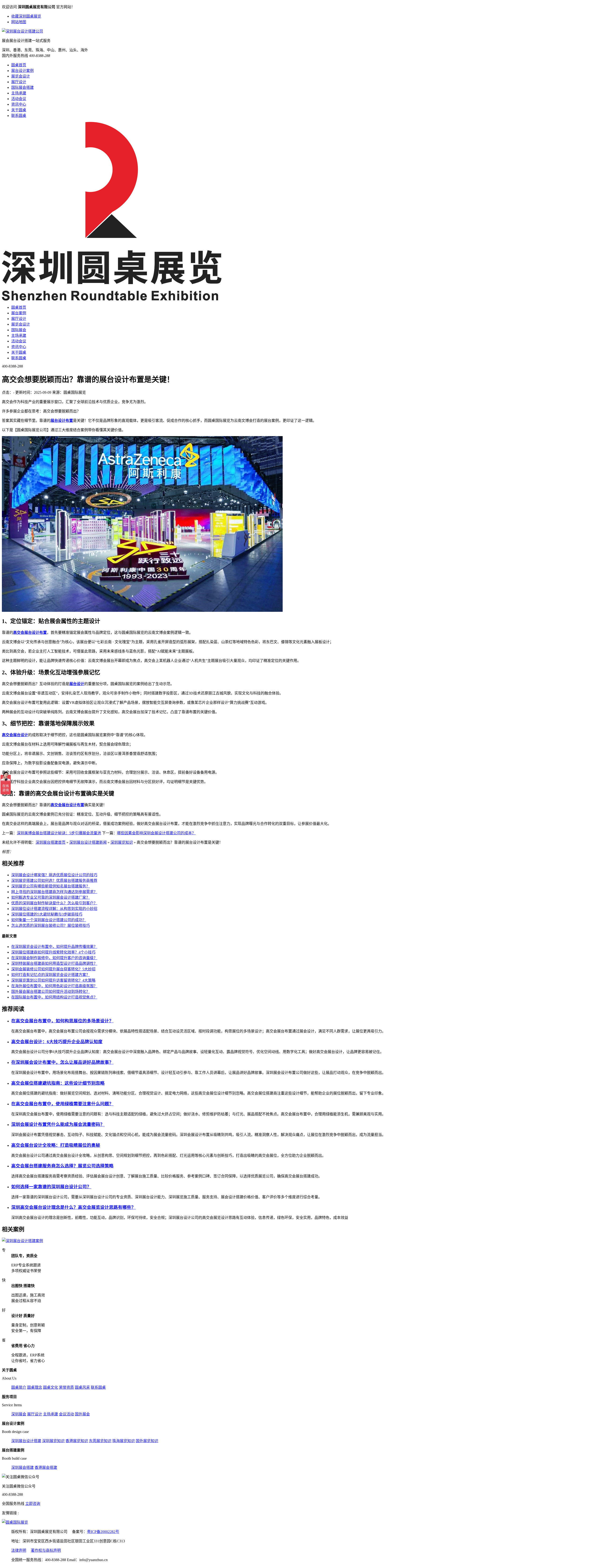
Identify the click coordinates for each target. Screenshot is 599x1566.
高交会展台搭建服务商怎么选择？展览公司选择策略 (62, 1165)
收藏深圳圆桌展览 (26, 16)
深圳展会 (18, 1414)
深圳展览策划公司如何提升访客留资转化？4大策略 (53, 980)
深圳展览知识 (121, 842)
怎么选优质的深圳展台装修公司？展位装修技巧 (50, 926)
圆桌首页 (18, 65)
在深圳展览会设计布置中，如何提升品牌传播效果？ (54, 947)
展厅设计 (18, 82)
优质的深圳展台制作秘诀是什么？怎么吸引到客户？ (54, 903)
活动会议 (18, 99)
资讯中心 (18, 104)
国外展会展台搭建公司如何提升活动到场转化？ (50, 992)
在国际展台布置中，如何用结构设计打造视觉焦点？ (54, 997)
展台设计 (76, 684)
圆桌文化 (50, 1387)
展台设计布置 (62, 421)
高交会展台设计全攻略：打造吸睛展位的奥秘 (55, 1145)
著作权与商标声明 (46, 1550)
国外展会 (82, 1414)
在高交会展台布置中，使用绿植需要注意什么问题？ (62, 1103)
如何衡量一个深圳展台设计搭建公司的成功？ (48, 920)
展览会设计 (20, 76)
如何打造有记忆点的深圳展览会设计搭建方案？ (50, 975)
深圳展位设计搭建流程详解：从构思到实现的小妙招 (54, 909)
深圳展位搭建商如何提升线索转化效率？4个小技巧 (53, 952)
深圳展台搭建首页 (51, 842)
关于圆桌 (18, 110)
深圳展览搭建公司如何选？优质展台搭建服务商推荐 (54, 881)
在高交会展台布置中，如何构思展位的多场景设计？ (62, 1020)
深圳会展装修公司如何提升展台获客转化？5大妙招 (53, 969)
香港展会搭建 (46, 1468)
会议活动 (66, 1414)
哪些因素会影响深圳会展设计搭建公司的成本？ (156, 833)
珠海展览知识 (123, 1441)
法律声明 (18, 1550)
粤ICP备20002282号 (103, 1532)
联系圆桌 (18, 116)
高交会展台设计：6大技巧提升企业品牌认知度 (56, 1041)
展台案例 (18, 313)
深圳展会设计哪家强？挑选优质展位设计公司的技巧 (54, 875)
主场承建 (18, 93)
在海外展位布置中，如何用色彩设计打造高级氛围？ (54, 986)
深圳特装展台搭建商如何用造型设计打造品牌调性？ (54, 963)
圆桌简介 (18, 1387)
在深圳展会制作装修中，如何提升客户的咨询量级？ (54, 958)
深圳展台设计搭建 (26, 1441)
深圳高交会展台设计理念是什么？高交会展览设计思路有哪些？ (73, 1207)
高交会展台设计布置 (30, 633)
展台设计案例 (22, 71)
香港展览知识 (77, 1441)
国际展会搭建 (22, 87)
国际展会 (18, 330)
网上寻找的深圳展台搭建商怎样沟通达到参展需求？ (54, 892)
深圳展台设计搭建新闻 (88, 842)
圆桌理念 (34, 1387)
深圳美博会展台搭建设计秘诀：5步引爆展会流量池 (59, 833)
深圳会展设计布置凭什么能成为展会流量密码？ (58, 1124)
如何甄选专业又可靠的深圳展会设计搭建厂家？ (50, 897)
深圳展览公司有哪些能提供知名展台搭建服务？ (50, 886)
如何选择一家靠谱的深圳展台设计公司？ (51, 1186)
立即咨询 (32, 1504)
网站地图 (18, 22)
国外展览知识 (147, 1441)
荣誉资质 (66, 1387)
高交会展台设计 (15, 735)
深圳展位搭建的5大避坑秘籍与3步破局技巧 (46, 914)
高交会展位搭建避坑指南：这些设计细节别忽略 (58, 1083)
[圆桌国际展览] (15, 1522)
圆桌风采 (82, 1387)
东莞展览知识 (100, 1441)
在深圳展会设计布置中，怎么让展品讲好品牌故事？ (62, 1062)
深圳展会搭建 (22, 1468)
